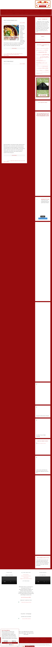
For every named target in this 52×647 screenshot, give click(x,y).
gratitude (38, 57)
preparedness (45, 66)
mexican (44, 60)
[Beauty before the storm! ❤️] (41, 209)
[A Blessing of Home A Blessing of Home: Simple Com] (44, 205)
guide (42, 57)
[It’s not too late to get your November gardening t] (41, 214)
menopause (39, 60)
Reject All (14, 641)
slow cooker (45, 68)
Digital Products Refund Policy (26, 578)
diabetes (43, 50)
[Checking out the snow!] (47, 209)
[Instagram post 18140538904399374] (44, 207)
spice (38, 70)
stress (41, 70)
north (43, 63)
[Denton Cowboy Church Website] (42, 447)
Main (15, 53)
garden (41, 54)
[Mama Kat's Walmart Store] (42, 462)
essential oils (43, 52)
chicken (44, 48)
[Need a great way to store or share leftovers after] (47, 212)
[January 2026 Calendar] (26, 624)
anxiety (37, 48)
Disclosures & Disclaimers (26, 575)
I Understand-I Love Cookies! (29, 646)
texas (47, 70)
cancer (41, 48)
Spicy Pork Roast (9, 61)
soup (37, 70)
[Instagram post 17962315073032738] (47, 214)
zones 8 (41, 73)
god (36, 57)
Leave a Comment (22, 22)
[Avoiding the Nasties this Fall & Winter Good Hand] (37, 207)
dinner (46, 50)
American (8, 53)
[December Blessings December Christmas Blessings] (47, 205)
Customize (6, 641)
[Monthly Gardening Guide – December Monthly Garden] (41, 205)
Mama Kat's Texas (9, 3)
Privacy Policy (26, 574)
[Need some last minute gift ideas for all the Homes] (44, 212)
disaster (37, 52)
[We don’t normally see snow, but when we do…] (44, 209)
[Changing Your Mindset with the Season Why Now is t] (41, 207)
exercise (38, 54)
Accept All (10, 642)
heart (37, 58)
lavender (39, 58)
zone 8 (37, 73)
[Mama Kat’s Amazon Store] (26, 607)
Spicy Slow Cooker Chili (10, 20)
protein (37, 68)
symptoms (44, 70)
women (45, 72)
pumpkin (40, 68)
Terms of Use (26, 577)
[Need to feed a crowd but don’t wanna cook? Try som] (41, 212)
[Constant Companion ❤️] (47, 207)
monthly (38, 63)
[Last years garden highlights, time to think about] (37, 212)
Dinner (11, 53)
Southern (15, 54)
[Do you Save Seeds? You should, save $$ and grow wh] (44, 214)
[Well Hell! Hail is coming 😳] (37, 209)
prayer (41, 66)
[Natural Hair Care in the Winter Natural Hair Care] (37, 205)
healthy (46, 57)
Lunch (14, 53)
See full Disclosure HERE (26, 597)
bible (39, 48)
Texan (18, 54)
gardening (46, 54)
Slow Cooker (11, 54)
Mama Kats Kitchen (19, 53)
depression (40, 50)
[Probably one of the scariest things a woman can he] (37, 214)
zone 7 (48, 72)
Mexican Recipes (6, 54)
